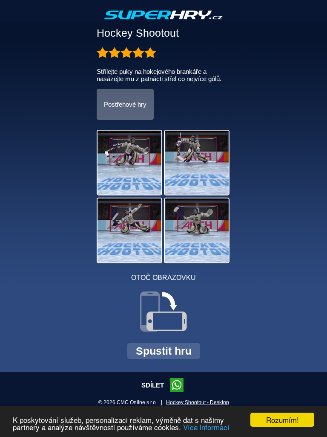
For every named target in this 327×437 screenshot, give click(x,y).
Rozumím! (282, 419)
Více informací (206, 427)
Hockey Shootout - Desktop (197, 402)
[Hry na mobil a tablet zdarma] (163, 22)
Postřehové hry (125, 104)
